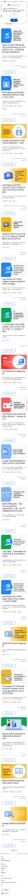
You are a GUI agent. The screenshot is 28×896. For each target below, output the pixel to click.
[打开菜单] (2, 1)
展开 (14, 850)
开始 (14, 20)
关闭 (14, 15)
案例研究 (3, 868)
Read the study (9, 72)
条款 (2, 889)
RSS (2, 884)
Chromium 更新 (4, 866)
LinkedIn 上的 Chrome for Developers (8, 882)
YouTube (2, 880)
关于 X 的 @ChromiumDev (6, 878)
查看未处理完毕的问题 (5, 860)
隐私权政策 (6, 889)
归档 (2, 870)
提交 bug (3, 858)
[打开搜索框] (20, 1)
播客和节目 (3, 872)
